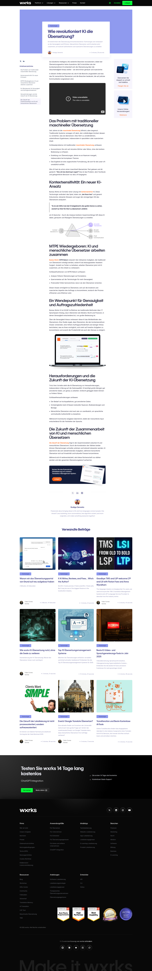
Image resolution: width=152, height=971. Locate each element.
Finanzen (113, 828)
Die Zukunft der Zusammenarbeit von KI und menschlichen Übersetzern (29, 101)
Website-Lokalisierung (87, 832)
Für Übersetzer (55, 828)
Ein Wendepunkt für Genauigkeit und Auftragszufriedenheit (30, 89)
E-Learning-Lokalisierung (88, 843)
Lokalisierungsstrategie (58, 883)
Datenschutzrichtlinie (27, 843)
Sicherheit (23, 898)
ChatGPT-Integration (57, 850)
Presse (22, 839)
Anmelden (117, 3)
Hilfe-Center (24, 887)
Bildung (112, 847)
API (81, 879)
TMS (21, 918)
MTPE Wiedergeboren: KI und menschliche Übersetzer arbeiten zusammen (29, 82)
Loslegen (127, 3)
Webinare (123, 115)
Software (113, 843)
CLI (81, 883)
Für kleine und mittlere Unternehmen (57, 845)
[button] (39, 3)
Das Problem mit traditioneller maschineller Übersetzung (30, 70)
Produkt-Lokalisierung (87, 847)
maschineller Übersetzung (85, 145)
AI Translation (24, 906)
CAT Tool (23, 910)
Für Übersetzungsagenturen (59, 839)
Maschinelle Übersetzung (28, 914)
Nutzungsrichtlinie (26, 855)
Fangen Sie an (123, 86)
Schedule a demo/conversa (50, 791)
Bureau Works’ (58, 260)
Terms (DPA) (24, 851)
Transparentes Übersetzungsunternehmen (59, 892)
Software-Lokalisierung (58, 879)
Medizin (113, 839)
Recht (112, 836)
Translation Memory (26, 902)
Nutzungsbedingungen (27, 847)
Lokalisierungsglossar (87, 839)
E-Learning (114, 855)
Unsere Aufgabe (25, 832)
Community (23, 891)
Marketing (113, 832)
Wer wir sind (24, 828)
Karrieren (23, 836)
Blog (21, 879)
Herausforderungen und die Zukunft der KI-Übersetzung (29, 95)
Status (82, 887)
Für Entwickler (54, 836)
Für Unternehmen (56, 832)
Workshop (23, 883)
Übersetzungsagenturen (58, 897)
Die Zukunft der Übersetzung (59, 443)
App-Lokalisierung (86, 836)
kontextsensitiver (87, 192)
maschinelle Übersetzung (71, 130)
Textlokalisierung (85, 828)
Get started (27, 790)
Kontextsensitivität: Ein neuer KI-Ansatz (29, 76)
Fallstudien (23, 895)
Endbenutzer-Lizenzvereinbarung (26, 864)
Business (113, 851)
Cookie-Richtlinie (25, 859)
